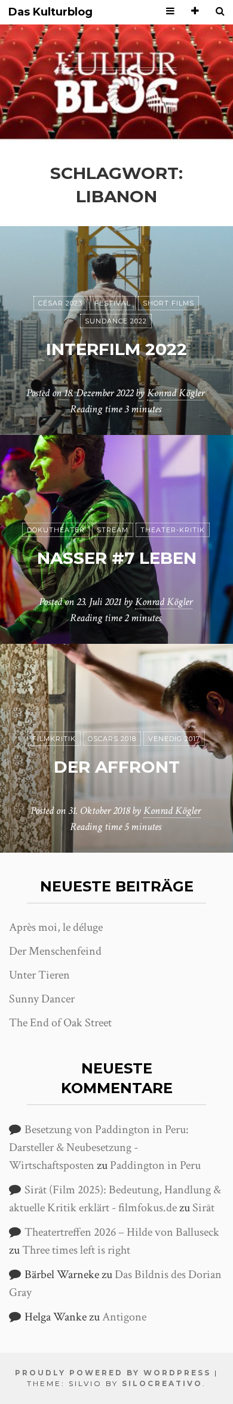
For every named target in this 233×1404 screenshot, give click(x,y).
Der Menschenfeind (55, 951)
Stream (112, 530)
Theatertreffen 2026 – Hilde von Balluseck (121, 1232)
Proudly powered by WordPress (113, 1372)
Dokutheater (56, 530)
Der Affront (117, 767)
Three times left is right (76, 1250)
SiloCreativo (162, 1383)
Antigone (124, 1317)
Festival (112, 303)
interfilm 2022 (116, 349)
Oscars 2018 (112, 739)
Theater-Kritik (172, 530)
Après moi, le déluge (56, 927)
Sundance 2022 (116, 321)
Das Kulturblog (50, 12)
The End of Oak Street (60, 1022)
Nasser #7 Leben (117, 558)
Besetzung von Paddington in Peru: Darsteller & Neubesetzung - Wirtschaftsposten (99, 1147)
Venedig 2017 (174, 739)
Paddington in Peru (155, 1165)
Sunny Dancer (42, 999)
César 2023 (60, 303)
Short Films (168, 303)
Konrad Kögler (175, 393)
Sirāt (203, 1207)
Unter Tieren (39, 975)
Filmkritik (54, 739)
